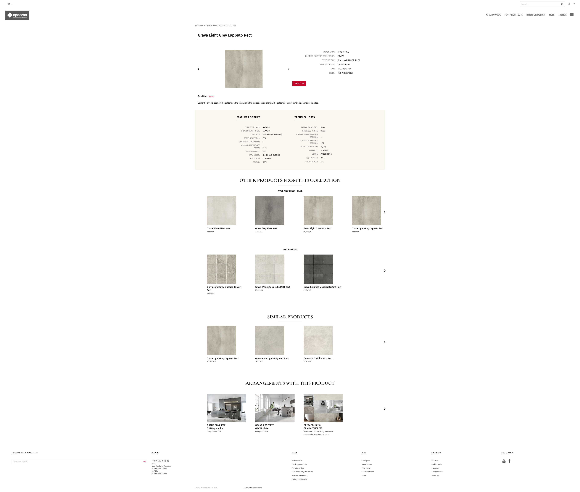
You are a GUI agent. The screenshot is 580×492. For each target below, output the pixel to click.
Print (298, 84)
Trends (562, 15)
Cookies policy (437, 464)
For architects (514, 15)
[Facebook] (574, 4)
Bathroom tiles (297, 461)
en (9, 4)
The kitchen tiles (298, 468)
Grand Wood (493, 15)
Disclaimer (435, 468)
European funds (437, 472)
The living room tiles (299, 464)
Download (435, 475)
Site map (435, 461)
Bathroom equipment (300, 475)
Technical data (305, 117)
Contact (364, 475)
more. (211, 96)
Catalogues (366, 461)
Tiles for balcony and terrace (302, 472)
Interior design (535, 15)
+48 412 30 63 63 (160, 461)
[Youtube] (569, 4)
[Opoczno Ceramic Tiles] (17, 15)
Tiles (552, 15)
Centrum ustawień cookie (253, 488)
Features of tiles (248, 117)
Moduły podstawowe (299, 479)
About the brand (368, 472)
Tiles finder (366, 468)
